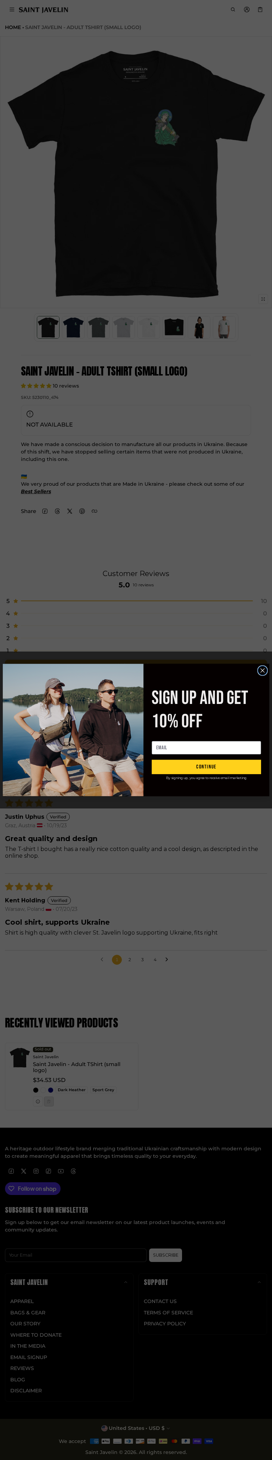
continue (206, 766)
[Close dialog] (262, 670)
